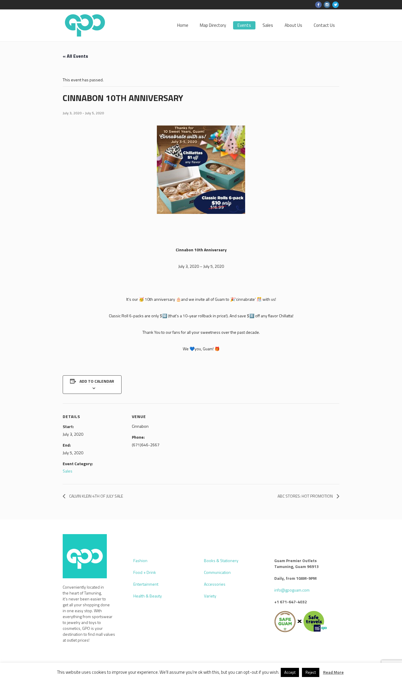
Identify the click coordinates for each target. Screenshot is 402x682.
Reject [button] (310, 672)
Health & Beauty (147, 596)
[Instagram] (327, 4)
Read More (333, 672)
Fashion (140, 560)
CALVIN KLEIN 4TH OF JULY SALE (95, 496)
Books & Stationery (221, 560)
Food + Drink (144, 572)
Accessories (214, 584)
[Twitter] (335, 4)
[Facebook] (318, 4)
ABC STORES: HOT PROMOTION (306, 496)
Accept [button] (289, 672)
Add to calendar (96, 381)
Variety (210, 596)
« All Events (75, 56)
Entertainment (145, 584)
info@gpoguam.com (292, 590)
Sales (67, 471)
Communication (217, 572)
